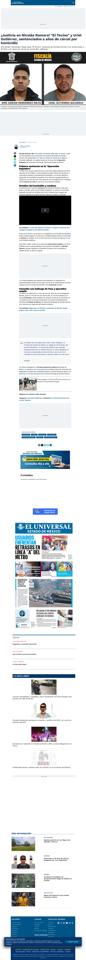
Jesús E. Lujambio (18, 662)
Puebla (37, 928)
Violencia (53, 949)
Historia (28, 951)
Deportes (14, 932)
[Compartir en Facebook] (15, 153)
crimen (34, 434)
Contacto (67, 951)
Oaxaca (37, 926)
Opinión (16, 637)
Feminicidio (51, 434)
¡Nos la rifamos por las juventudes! (24, 654)
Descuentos (51, 934)
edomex (39, 437)
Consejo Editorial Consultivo (31, 949)
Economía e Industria (15, 929)
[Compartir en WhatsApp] (15, 159)
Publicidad (67, 949)
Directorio (18, 949)
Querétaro (37, 924)
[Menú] (73, 3)
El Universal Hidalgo (41, 930)
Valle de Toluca (16, 922)
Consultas (51, 936)
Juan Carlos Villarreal (19, 641)
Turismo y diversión (14, 935)
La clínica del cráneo (19, 664)
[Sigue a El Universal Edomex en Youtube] (67, 923)
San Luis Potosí (39, 922)
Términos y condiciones (57, 951)
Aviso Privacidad (20, 951)
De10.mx (50, 924)
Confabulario (52, 930)
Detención (26, 434)
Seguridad (22, 142)
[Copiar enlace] (15, 165)
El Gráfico (51, 922)
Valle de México (16, 924)
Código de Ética (44, 949)
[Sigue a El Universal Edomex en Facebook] (59, 923)
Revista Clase (52, 926)
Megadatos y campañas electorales (25, 644)
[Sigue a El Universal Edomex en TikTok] (70, 923)
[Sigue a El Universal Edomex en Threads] (73, 923)
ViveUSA (50, 928)
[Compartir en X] (15, 156)
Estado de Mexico (50, 437)
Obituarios (51, 932)
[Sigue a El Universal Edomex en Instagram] (64, 923)
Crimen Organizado (28, 437)
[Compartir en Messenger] (15, 162)
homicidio (42, 434)
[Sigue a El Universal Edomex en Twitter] (61, 923)
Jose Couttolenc (18, 651)
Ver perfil (23, 147)
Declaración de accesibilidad (40, 951)
